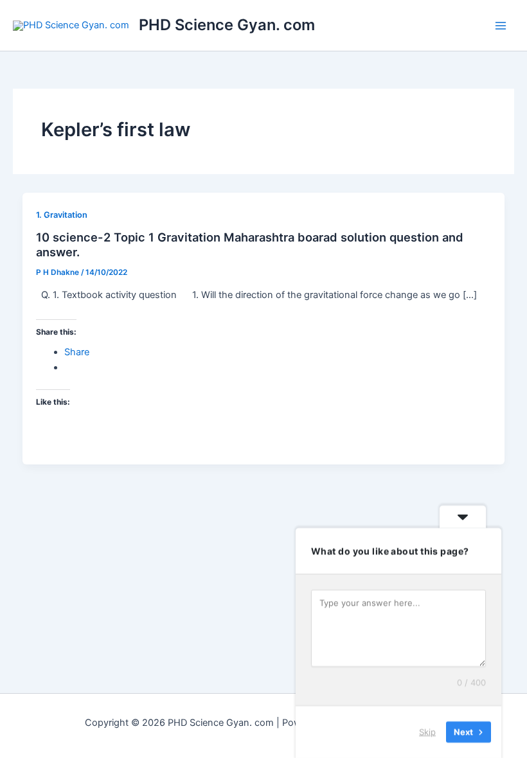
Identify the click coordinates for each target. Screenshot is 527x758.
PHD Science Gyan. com (227, 24)
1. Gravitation (61, 215)
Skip (427, 732)
